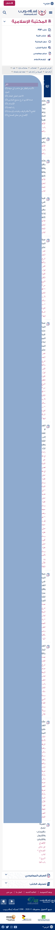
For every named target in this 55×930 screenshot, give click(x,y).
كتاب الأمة (41, 36)
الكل (6, 85)
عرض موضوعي (40, 53)
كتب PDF (42, 30)
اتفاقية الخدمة (31, 892)
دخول (8, 3)
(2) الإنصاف (10, 104)
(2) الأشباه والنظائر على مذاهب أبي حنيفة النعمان (19, 90)
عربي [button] (47, 3)
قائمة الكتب (41, 48)
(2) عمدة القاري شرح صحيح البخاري (19, 100)
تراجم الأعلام (40, 59)
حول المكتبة (41, 42)
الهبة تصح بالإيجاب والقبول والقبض (41, 832)
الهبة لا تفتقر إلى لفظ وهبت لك (42, 437)
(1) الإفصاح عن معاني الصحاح (16, 115)
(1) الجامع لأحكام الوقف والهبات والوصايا (20, 111)
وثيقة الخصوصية (46, 892)
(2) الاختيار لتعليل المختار (14, 96)
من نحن (9, 892)
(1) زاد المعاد (10, 108)
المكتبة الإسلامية (30, 21)
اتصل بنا (19, 892)
